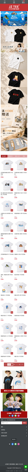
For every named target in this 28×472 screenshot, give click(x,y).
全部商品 (3, 429)
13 (19, 364)
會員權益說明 (4, 435)
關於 (2, 426)
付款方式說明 (4, 432)
